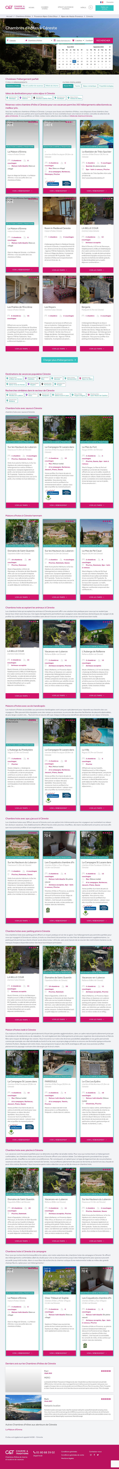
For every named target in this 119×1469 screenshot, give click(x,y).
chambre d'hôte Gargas (53, 1084)
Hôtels (83, 7)
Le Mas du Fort (89, 447)
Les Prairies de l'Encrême (19, 307)
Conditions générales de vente (72, 1455)
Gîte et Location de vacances (32, 86)
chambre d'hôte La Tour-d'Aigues (57, 865)
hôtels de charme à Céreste (81, 116)
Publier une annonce (104, 8)
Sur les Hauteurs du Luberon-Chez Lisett (28, 447)
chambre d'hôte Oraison (91, 154)
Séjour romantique (89, 86)
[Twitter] (98, 1455)
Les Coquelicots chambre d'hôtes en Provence (68, 862)
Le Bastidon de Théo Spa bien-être (99, 151)
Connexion (110, 2)
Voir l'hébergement (21, 191)
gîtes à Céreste (11, 116)
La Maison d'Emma (17, 151)
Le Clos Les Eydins (91, 1081)
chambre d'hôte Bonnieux (91, 1084)
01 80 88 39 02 (45, 1452)
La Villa (85, 749)
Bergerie (86, 307)
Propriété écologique (106, 86)
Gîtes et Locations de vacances (65, 8)
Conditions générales (69, 1452)
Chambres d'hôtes (44, 8)
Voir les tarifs (58, 270)
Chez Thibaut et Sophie (57, 1298)
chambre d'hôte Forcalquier (55, 154)
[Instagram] (91, 1455)
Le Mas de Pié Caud (91, 550)
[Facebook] (94, 1455)
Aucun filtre (68, 86)
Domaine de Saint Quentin (21, 550)
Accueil (31, 7)
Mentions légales (67, 1458)
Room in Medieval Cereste (58, 228)
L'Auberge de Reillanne (93, 651)
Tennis (77, 86)
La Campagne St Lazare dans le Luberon (65, 447)
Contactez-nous (95, 1452)
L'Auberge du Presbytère (20, 749)
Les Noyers (50, 307)
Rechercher (103, 40)
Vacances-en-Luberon (56, 651)
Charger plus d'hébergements (58, 360)
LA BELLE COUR (90, 228)
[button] (101, 2)
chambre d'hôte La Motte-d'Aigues (57, 1301)
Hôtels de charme (52, 86)
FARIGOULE (51, 1081)
